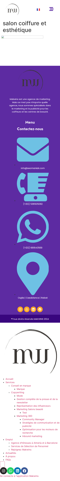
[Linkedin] (33, 309)
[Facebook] (40, 309)
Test (24, 412)
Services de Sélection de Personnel (29, 446)
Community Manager (33, 419)
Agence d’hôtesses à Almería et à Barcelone (34, 442)
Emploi (9, 439)
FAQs (8, 459)
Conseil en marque (21, 385)
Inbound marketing (32, 436)
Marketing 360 (24, 416)
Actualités (11, 453)
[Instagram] (20, 309)
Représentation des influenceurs (34, 405)
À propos (10, 456)
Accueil (9, 379)
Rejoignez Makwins (21, 449)
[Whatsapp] (27, 309)
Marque (21, 389)
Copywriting (17, 392)
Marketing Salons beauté (30, 409)
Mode (20, 395)
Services (10, 382)
